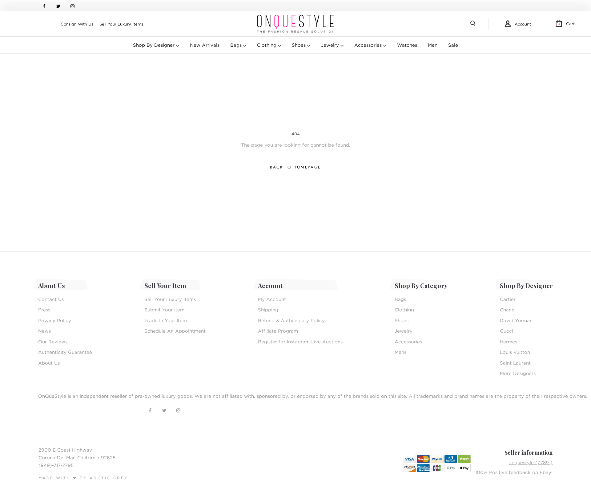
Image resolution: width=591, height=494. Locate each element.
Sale (453, 44)
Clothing (267, 44)
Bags (236, 44)
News (44, 330)
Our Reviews (52, 341)
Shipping (268, 309)
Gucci (506, 330)
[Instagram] (72, 6)
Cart (566, 24)
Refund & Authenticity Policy (291, 320)
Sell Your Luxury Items (121, 24)
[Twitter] (58, 6)
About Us (49, 362)
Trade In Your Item (165, 320)
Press (44, 309)
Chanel (508, 309)
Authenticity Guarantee (65, 352)
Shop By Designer (154, 44)
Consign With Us (77, 24)
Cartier (508, 299)
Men (432, 44)
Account (523, 24)
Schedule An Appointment (175, 330)
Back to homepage (295, 167)
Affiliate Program (278, 330)
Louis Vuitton (515, 352)
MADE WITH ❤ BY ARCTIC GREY (83, 478)
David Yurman (516, 320)
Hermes (508, 341)
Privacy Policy (54, 320)
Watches (407, 44)
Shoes (299, 44)
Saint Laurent (515, 362)
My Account (272, 299)
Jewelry (330, 44)
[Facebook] (44, 6)
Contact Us (51, 299)
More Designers (518, 373)
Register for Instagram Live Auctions (300, 341)
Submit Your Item (164, 309)
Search (473, 24)
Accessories (368, 44)
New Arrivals (204, 44)
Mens (400, 352)
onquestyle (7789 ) (531, 462)
